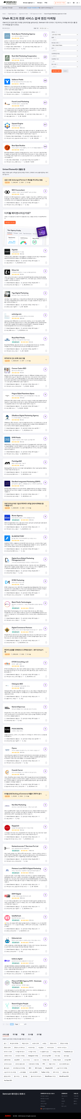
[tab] (6, 1034)
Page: (16, 1024)
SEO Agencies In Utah (36, 13)
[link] (39, 3)
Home (4, 13)
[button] (69, 3)
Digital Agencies (12, 13)
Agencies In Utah (23, 13)
